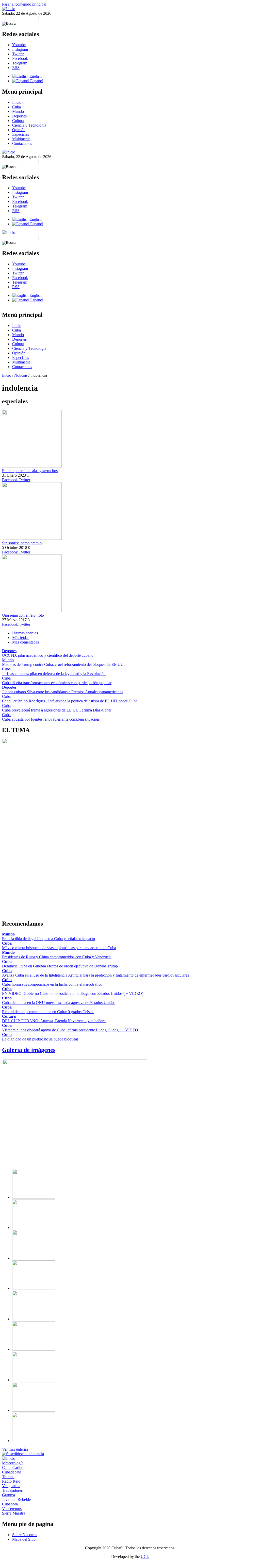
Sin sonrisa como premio (22, 543)
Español (36, 81)
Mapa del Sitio (24, 1539)
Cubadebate (11, 1472)
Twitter (18, 54)
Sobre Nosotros (24, 1535)
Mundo (18, 111)
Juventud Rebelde (16, 1499)
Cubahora (10, 1504)
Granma (8, 1495)
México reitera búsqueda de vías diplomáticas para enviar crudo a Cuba (59, 948)
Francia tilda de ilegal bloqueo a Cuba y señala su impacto (48, 938)
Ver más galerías (15, 1449)
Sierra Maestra (13, 1513)
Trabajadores (12, 1490)
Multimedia (21, 139)
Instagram (20, 49)
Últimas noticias (25, 633)
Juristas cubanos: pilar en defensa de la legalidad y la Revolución (54, 673)
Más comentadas (25, 642)
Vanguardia (11, 1486)
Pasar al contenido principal (24, 4)
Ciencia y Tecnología (29, 125)
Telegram (19, 63)
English (35, 76)
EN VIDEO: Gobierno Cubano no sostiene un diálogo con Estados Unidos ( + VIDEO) (72, 993)
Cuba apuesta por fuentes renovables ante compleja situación (50, 719)
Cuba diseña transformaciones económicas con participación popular (56, 683)
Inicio (16, 102)
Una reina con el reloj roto (23, 615)
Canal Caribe (12, 1467)
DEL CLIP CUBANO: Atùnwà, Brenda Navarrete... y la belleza (54, 1021)
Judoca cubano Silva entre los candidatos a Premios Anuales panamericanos (62, 692)
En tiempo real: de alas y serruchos (30, 470)
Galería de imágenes (28, 1050)
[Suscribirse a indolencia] (23, 1454)
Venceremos (12, 1508)
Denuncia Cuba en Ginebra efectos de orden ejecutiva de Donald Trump (60, 966)
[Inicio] (8, 9)
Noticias (20, 375)
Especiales (20, 134)
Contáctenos (22, 143)
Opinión (18, 130)
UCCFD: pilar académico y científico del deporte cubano (47, 655)
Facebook (20, 58)
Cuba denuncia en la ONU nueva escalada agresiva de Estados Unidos (58, 1002)
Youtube (19, 45)
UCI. (145, 1556)
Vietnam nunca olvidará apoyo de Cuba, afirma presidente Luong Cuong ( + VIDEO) (70, 1030)
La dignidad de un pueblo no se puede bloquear (40, 1039)
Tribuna (8, 1476)
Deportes (19, 116)
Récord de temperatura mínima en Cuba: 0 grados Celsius (48, 1012)
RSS (16, 67)
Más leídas (20, 637)
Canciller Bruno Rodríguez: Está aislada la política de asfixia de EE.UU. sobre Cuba (69, 701)
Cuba (16, 107)
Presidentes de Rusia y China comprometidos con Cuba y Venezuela (56, 957)
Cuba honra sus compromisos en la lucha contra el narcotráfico (52, 984)
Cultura (18, 120)
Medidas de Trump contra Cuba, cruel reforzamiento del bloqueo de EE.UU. (63, 664)
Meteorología (12, 1463)
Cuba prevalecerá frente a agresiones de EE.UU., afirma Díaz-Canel (56, 710)
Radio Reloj (11, 1481)
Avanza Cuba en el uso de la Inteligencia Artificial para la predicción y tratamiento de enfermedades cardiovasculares (95, 975)
